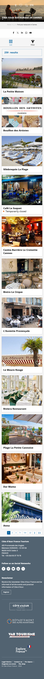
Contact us (18, 662)
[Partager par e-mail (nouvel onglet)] (30, 33)
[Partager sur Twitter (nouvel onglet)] (18, 33)
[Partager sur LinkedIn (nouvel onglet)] (22, 33)
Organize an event (9, 664)
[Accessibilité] (15, 5)
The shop (21, 664)
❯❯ (39, 533)
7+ (20, 533)
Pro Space (28, 662)
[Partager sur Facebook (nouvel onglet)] (13, 33)
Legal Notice (7, 662)
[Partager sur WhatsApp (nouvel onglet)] (26, 33)
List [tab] (10, 45)
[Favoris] (21, 5)
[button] (26, 5)
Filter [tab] (33, 45)
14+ (25, 533)
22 (30, 533)
